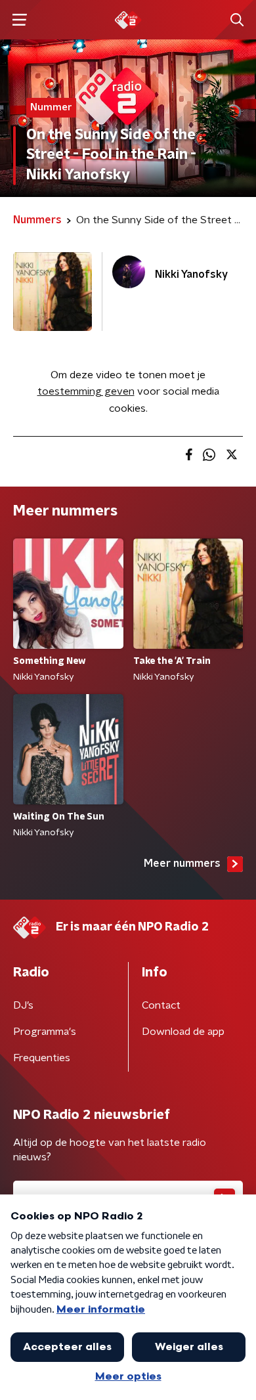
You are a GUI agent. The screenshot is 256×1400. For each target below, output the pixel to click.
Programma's (44, 1031)
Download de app (183, 1031)
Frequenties (41, 1058)
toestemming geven (86, 391)
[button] (19, 20)
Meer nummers (182, 863)
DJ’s (23, 1005)
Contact (161, 1005)
